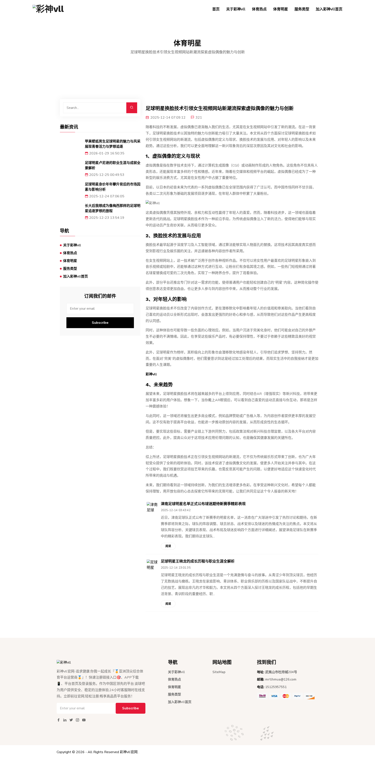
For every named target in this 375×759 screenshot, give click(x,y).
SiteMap (218, 672)
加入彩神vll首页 (329, 9)
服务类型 (301, 9)
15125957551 (276, 687)
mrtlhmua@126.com (280, 679)
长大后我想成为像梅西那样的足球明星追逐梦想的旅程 (112, 208)
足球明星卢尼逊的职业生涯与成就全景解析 (112, 165)
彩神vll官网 (129, 752)
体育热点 (259, 9)
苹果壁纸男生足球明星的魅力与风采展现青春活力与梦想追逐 (112, 144)
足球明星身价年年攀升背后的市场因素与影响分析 (112, 186)
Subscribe (100, 322)
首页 (216, 9)
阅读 (168, 546)
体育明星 (280, 9)
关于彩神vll (235, 9)
